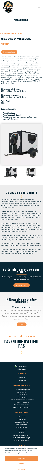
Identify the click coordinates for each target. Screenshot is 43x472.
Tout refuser (21, 469)
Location (21, 432)
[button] (3, 172)
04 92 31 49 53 (22, 395)
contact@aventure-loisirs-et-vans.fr (22, 400)
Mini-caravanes (5, 33)
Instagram (22, 380)
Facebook (22, 378)
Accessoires (21, 430)
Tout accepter (21, 458)
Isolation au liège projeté (21, 435)
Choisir (21, 464)
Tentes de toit (21, 419)
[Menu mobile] (39, 7)
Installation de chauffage (21, 438)
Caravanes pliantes (21, 422)
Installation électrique (21, 440)
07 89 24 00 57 (22, 397)
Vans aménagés (21, 427)
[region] (21, 459)
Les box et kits (21, 417)
